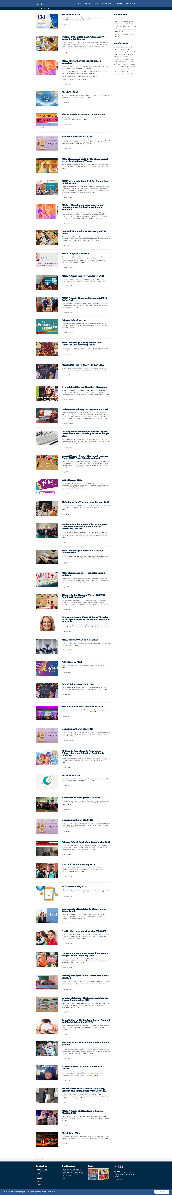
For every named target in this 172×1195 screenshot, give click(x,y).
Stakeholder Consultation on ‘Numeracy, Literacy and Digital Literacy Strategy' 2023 (84, 1090)
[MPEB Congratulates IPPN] (47, 260)
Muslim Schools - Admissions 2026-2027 (83, 365)
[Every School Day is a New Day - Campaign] (47, 393)
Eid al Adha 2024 (71, 775)
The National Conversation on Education (83, 114)
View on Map (119, 1179)
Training (124, 74)
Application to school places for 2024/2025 (84, 931)
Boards (130, 74)
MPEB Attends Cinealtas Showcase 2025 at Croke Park (84, 299)
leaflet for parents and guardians (81, 1051)
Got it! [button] (162, 1191)
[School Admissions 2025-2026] (47, 690)
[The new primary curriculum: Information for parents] (47, 1048)
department (117, 59)
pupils (125, 69)
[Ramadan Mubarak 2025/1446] (47, 735)
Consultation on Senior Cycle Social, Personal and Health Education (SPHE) (86, 1021)
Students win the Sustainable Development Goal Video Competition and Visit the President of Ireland (85, 526)
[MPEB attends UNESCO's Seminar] (47, 646)
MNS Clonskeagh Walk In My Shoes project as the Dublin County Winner (85, 160)
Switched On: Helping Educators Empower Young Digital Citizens (84, 38)
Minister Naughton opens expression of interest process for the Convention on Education (82, 207)
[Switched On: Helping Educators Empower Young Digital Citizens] (47, 43)
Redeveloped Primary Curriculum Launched (85, 409)
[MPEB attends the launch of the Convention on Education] (47, 187)
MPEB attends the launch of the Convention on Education (85, 182)
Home (79, 3)
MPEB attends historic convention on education (81, 62)
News (96, 3)
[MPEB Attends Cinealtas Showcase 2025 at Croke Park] (47, 304)
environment (125, 59)
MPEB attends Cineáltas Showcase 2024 (83, 706)
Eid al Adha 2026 (71, 15)
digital (116, 66)
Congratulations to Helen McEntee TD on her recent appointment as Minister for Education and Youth (86, 619)
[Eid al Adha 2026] (47, 21)
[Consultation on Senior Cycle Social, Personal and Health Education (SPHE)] (47, 1026)
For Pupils (119, 3)
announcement (125, 47)
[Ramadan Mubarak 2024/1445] (47, 826)
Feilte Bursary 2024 (72, 662)
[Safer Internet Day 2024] (47, 893)
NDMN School (123, 54)
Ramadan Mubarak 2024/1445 (77, 820)
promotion (122, 49)
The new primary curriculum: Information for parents (85, 1043)
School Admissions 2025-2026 (78, 684)
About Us (87, 3)
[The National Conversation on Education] (47, 120)
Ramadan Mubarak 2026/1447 (77, 137)
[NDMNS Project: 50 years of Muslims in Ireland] (47, 1072)
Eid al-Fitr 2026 (70, 92)
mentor (116, 71)
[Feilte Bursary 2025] (47, 486)
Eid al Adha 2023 (71, 1133)
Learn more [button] (51, 1191)
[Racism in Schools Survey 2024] (47, 870)
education (117, 47)
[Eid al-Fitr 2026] (47, 98)
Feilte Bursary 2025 (72, 480)
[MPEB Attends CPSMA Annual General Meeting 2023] (47, 1117)
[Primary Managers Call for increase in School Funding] (47, 982)
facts (132, 47)
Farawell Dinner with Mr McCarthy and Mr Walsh (84, 232)
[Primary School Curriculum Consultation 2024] (47, 848)
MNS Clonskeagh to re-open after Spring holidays (83, 574)
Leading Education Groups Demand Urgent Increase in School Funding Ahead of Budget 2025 (85, 433)
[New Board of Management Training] (47, 804)
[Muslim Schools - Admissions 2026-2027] (47, 371)
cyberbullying (117, 57)
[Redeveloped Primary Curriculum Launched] (47, 415)
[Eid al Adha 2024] (47, 781)
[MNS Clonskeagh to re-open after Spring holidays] (47, 579)
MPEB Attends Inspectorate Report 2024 (83, 276)
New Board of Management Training (81, 798)
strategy (121, 66)
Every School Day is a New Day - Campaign (84, 387)
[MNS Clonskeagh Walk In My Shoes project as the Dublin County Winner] (47, 165)
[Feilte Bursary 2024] (47, 668)
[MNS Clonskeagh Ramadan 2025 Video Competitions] (47, 557)
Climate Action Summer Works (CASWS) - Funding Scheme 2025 (84, 596)
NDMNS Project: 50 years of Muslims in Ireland (82, 1067)
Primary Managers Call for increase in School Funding (85, 977)
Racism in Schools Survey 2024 (78, 864)
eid (127, 71)
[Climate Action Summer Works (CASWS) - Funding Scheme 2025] (47, 601)
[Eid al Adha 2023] (47, 1139)
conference (117, 64)
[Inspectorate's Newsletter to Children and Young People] (47, 915)
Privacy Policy (41, 1181)
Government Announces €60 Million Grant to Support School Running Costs (85, 954)
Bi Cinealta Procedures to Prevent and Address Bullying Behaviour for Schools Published (83, 753)
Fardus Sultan (118, 69)
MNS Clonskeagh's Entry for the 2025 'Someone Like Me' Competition (81, 344)
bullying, (130, 54)
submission (117, 74)
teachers (130, 61)
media (116, 49)
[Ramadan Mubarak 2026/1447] (47, 143)
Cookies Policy (41, 1184)
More (88, 20)
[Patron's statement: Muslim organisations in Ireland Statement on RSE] (47, 1004)
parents (124, 61)
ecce (127, 49)
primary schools (126, 52)
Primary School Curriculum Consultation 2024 (86, 842)
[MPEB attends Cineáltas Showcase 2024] (47, 713)
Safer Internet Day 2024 (74, 887)
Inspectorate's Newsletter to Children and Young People (84, 910)
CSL (129, 69)
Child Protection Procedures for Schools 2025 (85, 502)
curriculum (117, 52)
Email (38, 1173)
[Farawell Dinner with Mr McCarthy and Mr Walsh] (47, 237)
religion (133, 64)
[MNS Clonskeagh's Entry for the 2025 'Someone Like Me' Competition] (47, 349)
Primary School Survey (74, 320)
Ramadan (122, 71)
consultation (126, 57)
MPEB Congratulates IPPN (75, 253)
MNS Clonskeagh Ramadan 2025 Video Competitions (82, 551)
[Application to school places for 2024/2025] (47, 937)
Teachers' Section (107, 3)
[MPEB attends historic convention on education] (47, 67)
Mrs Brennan (125, 64)
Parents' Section (131, 3)
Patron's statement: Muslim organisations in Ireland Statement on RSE (85, 999)
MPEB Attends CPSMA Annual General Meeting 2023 (82, 1112)
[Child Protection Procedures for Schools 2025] (47, 508)
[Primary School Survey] (47, 326)
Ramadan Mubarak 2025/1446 (77, 729)
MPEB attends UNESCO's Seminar (80, 640)
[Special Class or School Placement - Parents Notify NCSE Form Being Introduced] (47, 462)
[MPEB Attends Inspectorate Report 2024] (47, 282)
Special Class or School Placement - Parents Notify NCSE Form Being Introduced (85, 457)
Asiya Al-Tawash (130, 66)
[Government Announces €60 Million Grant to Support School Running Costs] (47, 959)
